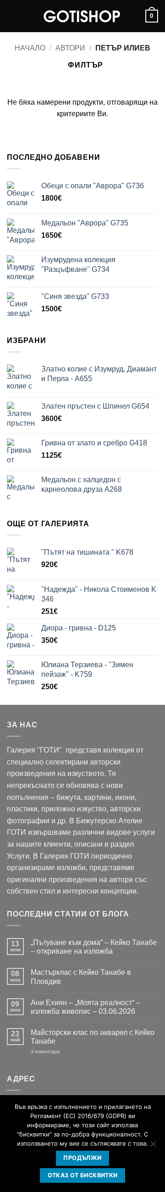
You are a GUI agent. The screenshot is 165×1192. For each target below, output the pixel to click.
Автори (70, 48)
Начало (30, 48)
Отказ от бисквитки (83, 1175)
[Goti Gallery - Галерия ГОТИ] (82, 16)
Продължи (82, 1157)
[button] (12, 16)
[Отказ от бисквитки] (152, 1146)
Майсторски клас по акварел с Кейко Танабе (92, 1037)
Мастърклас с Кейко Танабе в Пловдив (81, 976)
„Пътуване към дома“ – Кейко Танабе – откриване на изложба (94, 947)
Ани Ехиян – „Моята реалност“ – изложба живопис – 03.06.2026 (85, 1007)
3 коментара (59, 1052)
